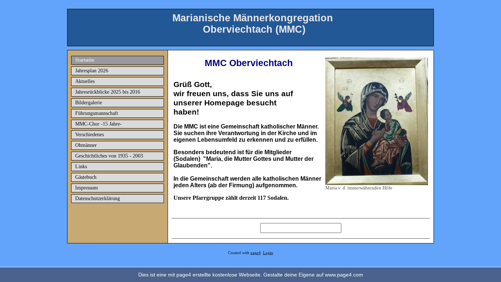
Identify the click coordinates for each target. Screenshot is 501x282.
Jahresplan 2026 (91, 70)
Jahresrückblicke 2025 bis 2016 (107, 92)
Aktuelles (85, 81)
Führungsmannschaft (96, 113)
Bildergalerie (88, 102)
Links (81, 166)
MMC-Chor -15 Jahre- (98, 124)
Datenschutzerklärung (97, 198)
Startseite (84, 60)
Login (268, 253)
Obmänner (86, 145)
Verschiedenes (89, 134)
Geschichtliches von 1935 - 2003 (109, 156)
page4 (256, 253)
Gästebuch (85, 177)
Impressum (86, 188)
